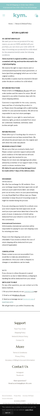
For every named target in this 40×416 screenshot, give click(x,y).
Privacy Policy (20, 356)
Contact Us (20, 340)
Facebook (20, 375)
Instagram (20, 372)
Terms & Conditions (20, 353)
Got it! (7, 413)
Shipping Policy (20, 333)
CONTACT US (28, 291)
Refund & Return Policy (20, 336)
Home (11, 24)
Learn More (29, 410)
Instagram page (7, 302)
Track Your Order (20, 329)
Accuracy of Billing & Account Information (20, 360)
